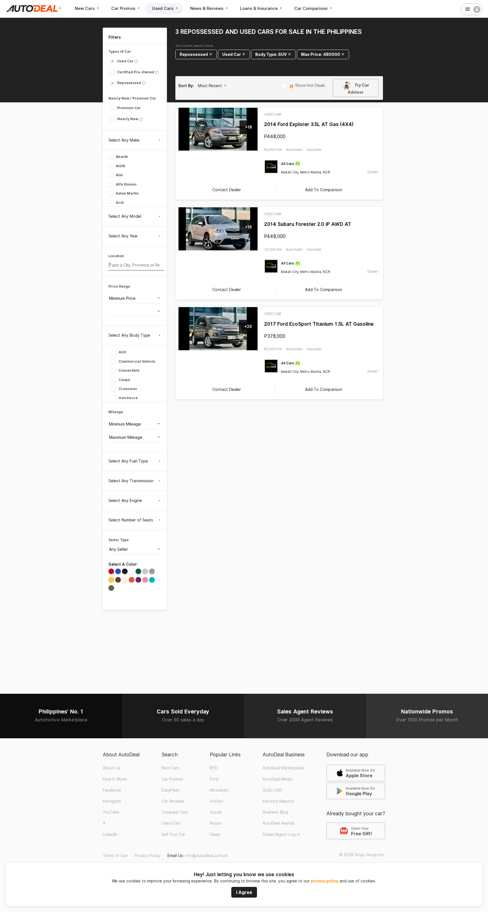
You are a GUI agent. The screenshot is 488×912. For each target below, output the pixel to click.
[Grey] (152, 571)
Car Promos (123, 8)
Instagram (112, 801)
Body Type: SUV (271, 54)
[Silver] (145, 571)
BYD (214, 768)
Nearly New (127, 119)
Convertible (129, 370)
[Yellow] (111, 580)
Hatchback (128, 398)
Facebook (112, 790)
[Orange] (131, 580)
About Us (111, 768)
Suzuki (216, 812)
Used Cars (163, 8)
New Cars (85, 8)
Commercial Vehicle (136, 361)
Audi (119, 202)
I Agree (244, 892)
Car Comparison (311, 8)
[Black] (125, 571)
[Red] (111, 571)
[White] (131, 571)
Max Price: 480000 (321, 54)
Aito (119, 175)
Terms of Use (115, 855)
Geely (215, 834)
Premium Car (128, 108)
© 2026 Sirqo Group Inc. (362, 854)
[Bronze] (111, 588)
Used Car (125, 61)
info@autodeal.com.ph (206, 855)
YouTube (111, 812)
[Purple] (138, 580)
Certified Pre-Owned (135, 72)
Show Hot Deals (309, 85)
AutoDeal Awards (279, 823)
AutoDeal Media (277, 779)
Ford (214, 779)
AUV (122, 352)
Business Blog (275, 812)
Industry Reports (278, 801)
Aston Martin (127, 193)
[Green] (138, 571)
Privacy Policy (147, 855)
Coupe (124, 379)
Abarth (121, 157)
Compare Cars (175, 812)
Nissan (216, 823)
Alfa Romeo (125, 184)
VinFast (216, 801)
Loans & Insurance (259, 8)
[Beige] (125, 580)
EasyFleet (171, 790)
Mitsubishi (219, 790)
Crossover (127, 389)
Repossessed (128, 83)
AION (120, 166)
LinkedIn (110, 834)
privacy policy (324, 881)
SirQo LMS (272, 790)
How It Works (115, 779)
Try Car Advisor (358, 88)
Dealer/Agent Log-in (281, 834)
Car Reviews (173, 801)
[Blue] (118, 571)
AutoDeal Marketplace (283, 768)
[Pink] (145, 580)
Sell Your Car (173, 834)
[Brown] (118, 580)
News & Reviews (207, 8)
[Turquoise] (152, 580)
